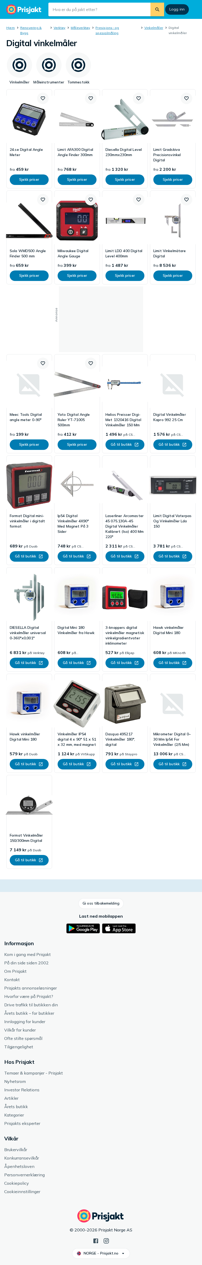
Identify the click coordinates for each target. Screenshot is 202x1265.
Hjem (10, 28)
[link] (29, 138)
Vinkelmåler (153, 28)
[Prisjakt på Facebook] (96, 1240)
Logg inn (177, 9)
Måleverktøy (80, 28)
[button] (43, 98)
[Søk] (157, 9)
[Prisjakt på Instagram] (106, 1240)
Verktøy (59, 28)
